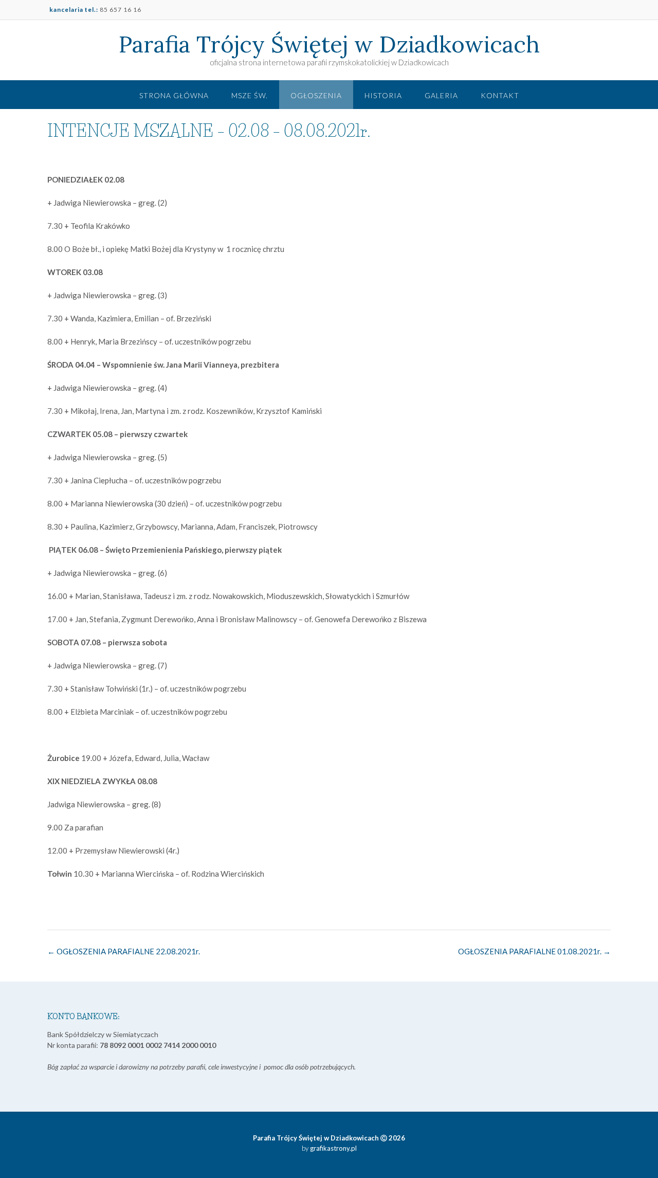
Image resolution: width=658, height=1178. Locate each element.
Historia (383, 95)
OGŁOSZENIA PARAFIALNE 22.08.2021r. (123, 951)
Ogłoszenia (316, 95)
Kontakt (500, 95)
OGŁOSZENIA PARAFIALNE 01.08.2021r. (534, 951)
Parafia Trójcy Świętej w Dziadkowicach (329, 44)
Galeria (441, 95)
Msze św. (249, 95)
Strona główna (174, 95)
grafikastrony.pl (332, 1148)
